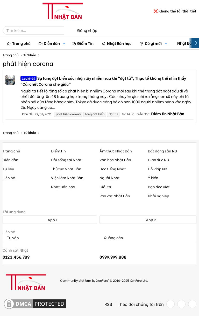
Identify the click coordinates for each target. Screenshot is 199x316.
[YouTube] (192, 304)
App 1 (52, 219)
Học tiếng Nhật (113, 168)
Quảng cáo (113, 238)
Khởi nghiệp (158, 195)
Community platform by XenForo (104, 280)
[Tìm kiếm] (68, 30)
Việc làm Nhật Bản (67, 177)
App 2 (150, 219)
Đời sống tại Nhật (66, 159)
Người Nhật (110, 177)
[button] (64, 43)
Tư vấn (12, 238)
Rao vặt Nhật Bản (115, 195)
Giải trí (105, 186)
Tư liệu (8, 168)
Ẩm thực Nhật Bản (116, 150)
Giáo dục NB (158, 159)
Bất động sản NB (162, 150)
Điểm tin (58, 150)
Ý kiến (153, 177)
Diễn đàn (52, 43)
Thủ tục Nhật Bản (66, 168)
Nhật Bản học (119, 43)
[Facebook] (170, 304)
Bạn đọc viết (159, 186)
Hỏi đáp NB (157, 168)
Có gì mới (153, 43)
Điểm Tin (85, 43)
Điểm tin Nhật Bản (167, 113)
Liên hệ (9, 177)
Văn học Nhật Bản (115, 159)
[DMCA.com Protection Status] (35, 304)
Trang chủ (21, 43)
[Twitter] (181, 304)
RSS (108, 304)
